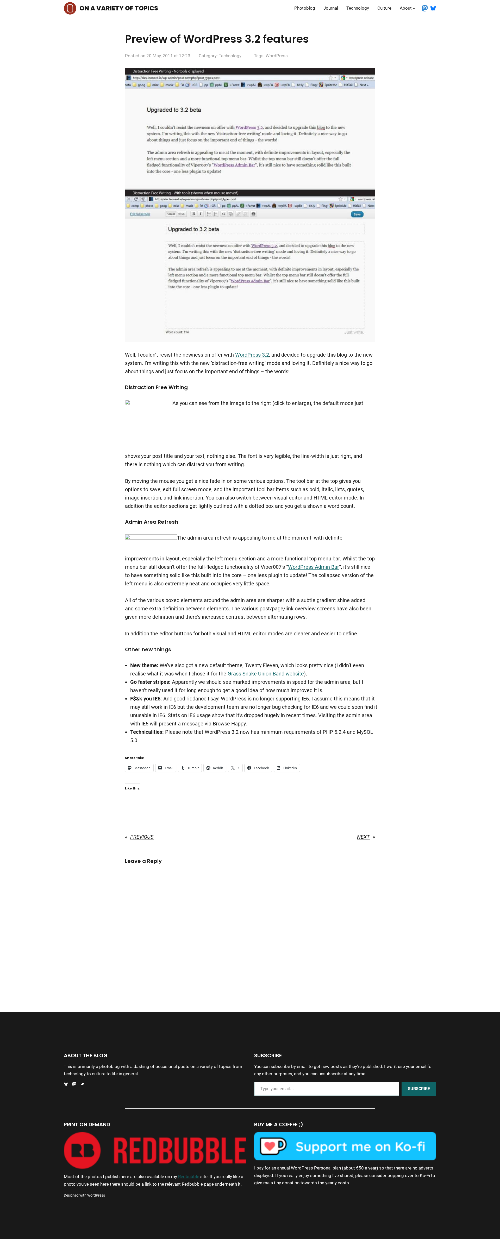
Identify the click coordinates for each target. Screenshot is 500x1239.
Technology (230, 55)
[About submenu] (414, 8)
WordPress (277, 55)
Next (363, 837)
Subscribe (419, 1088)
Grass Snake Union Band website (266, 674)
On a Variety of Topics (118, 8)
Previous (142, 837)
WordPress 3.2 (252, 355)
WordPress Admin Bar (313, 567)
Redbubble (188, 1176)
